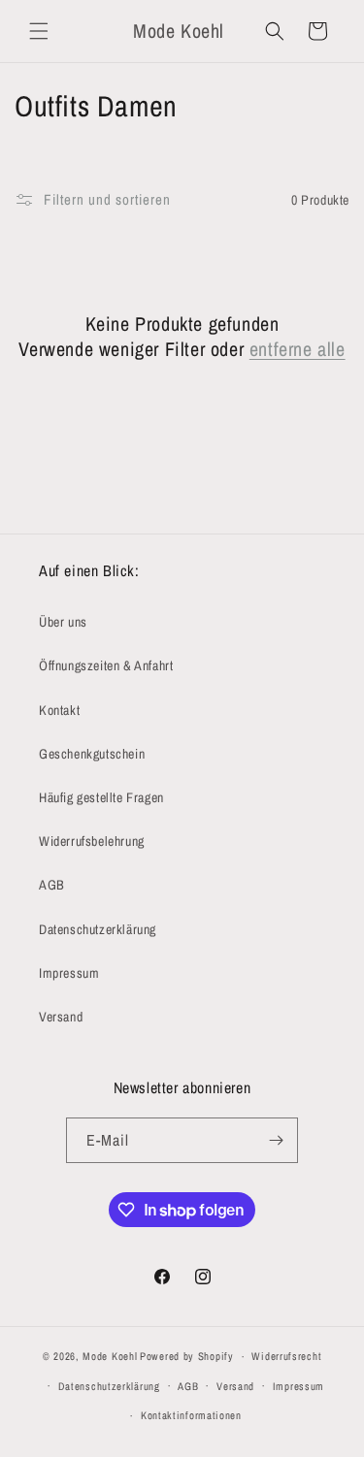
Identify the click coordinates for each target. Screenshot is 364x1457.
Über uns (63, 622)
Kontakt (59, 710)
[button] (38, 31)
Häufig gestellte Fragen (101, 797)
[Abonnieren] (275, 1140)
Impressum (69, 973)
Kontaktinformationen (191, 1415)
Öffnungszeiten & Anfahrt (106, 665)
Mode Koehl (110, 1356)
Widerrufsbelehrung (92, 841)
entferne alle (297, 349)
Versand (61, 1016)
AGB (52, 884)
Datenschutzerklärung (97, 929)
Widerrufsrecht (286, 1356)
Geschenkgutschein (92, 753)
